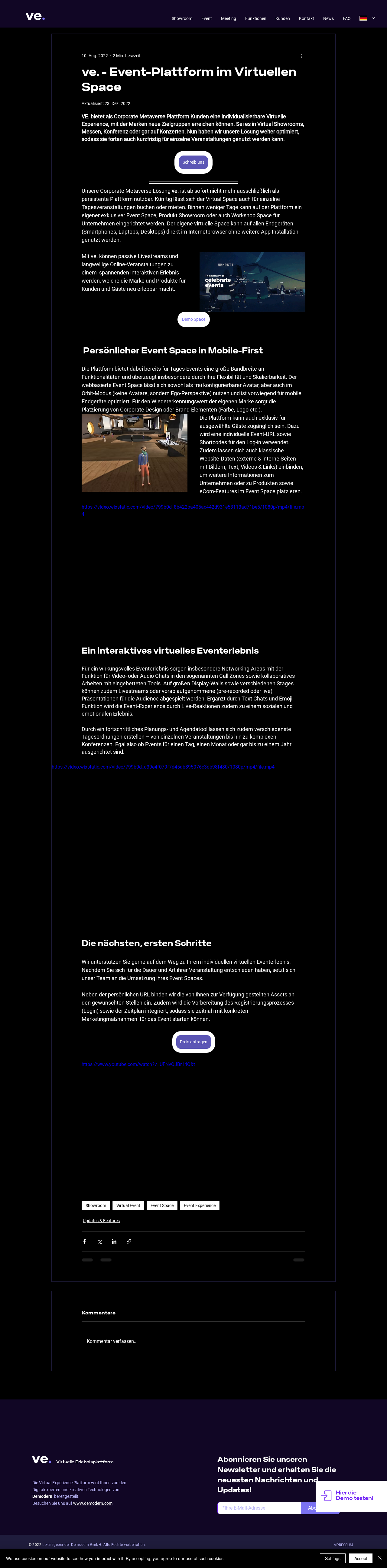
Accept (360, 1558)
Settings (332, 1558)
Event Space (162, 1205)
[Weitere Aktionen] (301, 55)
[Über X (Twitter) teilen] (99, 1241)
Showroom (96, 1205)
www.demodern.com (92, 1460)
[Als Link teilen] (129, 1241)
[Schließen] (379, 1558)
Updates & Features (101, 1220)
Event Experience (200, 1205)
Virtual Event (128, 1205)
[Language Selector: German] (367, 18)
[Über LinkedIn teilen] (114, 1241)
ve (33, 16)
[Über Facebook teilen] (84, 1241)
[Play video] (193, 1124)
